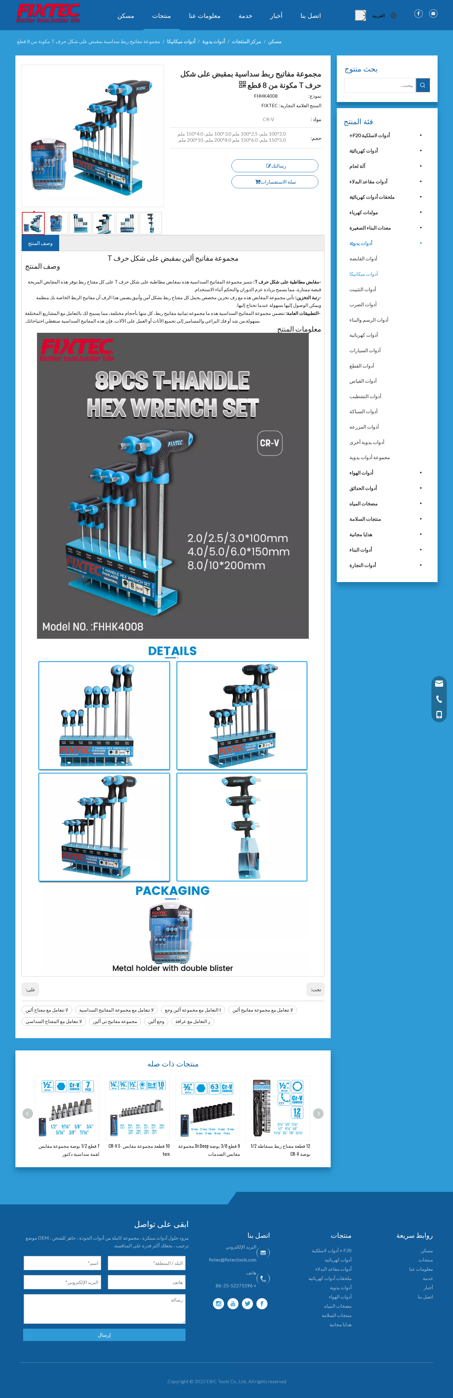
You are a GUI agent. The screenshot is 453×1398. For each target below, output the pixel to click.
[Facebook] (261, 1303)
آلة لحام (357, 166)
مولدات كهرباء (363, 212)
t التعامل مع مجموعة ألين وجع (193, 1010)
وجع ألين (156, 1021)
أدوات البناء (360, 549)
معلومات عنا (421, 1269)
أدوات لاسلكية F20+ (369, 135)
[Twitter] (247, 1303)
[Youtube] (233, 1303)
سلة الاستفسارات (278, 182)
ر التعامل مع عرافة (192, 1021)
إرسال (104, 1335)
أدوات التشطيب (365, 396)
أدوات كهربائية (363, 150)
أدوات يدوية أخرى (366, 442)
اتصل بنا (425, 1296)
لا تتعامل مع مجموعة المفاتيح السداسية (116, 1010)
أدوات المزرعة (364, 427)
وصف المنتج (40, 243)
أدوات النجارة (362, 565)
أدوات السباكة (363, 411)
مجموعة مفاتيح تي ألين (115, 1021)
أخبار (428, 1287)
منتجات (425, 1259)
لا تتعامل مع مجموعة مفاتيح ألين (262, 1010)
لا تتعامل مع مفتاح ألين (47, 1010)
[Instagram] (218, 1303)
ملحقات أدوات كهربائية (372, 197)
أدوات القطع (361, 366)
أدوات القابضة (363, 258)
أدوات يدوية (360, 243)
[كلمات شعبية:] (360, 15)
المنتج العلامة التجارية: (300, 105)
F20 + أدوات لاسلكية (332, 1250)
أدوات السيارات (365, 350)
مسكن (427, 1250)
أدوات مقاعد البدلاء (368, 181)
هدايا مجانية (360, 534)
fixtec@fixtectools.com (232, 1259)
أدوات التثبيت (362, 289)
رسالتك (278, 166)
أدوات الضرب (363, 304)
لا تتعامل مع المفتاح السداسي (54, 1021)
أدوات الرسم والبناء (368, 320)
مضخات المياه (363, 503)
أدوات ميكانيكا (363, 274)
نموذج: (314, 96)
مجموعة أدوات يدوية (369, 457)
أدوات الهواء (361, 472)
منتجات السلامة (365, 519)
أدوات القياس (363, 381)
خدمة (428, 1278)
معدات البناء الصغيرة (370, 227)
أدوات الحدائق (363, 488)
